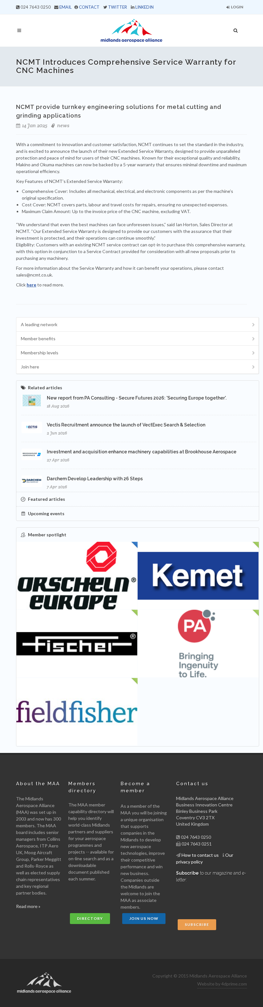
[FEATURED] (77, 576)
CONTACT (89, 7)
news (63, 125)
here (31, 284)
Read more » (28, 906)
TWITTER (117, 7)
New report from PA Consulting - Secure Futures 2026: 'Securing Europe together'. (136, 397)
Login (236, 6)
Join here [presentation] (30, 366)
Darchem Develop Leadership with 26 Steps (95, 478)
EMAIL (65, 7)
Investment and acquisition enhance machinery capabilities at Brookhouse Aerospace (141, 451)
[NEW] (198, 576)
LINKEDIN (144, 7)
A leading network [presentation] (39, 324)
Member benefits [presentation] (38, 338)
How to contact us (200, 855)
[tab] (137, 324)
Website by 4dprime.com (222, 983)
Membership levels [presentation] (39, 352)
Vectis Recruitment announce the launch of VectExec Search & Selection (126, 424)
